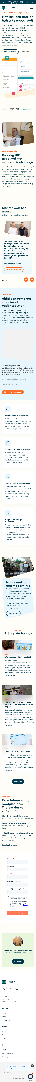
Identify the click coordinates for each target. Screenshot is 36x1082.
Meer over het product (13, 392)
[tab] (18, 370)
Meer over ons (13, 613)
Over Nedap (6, 1020)
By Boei (30, 1080)
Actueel (4, 1031)
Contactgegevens (7, 1057)
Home (4, 1013)
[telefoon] (4, 989)
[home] (8, 8)
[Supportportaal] (30, 1076)
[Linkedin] (16, 989)
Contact (4, 1035)
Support (4, 1038)
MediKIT (4, 1017)
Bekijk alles (18, 781)
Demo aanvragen (10, 51)
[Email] (10, 989)
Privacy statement (18, 1078)
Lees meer (25, 52)
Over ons (5, 1049)
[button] (31, 8)
